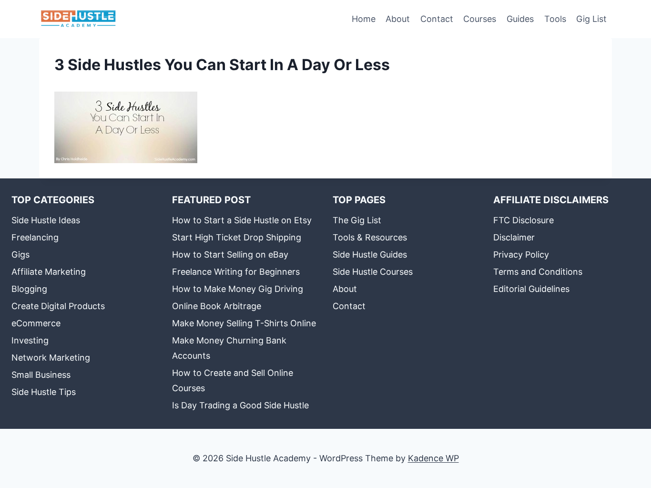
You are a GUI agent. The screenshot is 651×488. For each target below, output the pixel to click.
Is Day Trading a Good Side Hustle (240, 405)
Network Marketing (50, 358)
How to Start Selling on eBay (230, 254)
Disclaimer (514, 237)
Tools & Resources (370, 237)
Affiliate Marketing (48, 272)
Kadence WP (433, 458)
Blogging (29, 289)
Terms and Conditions (537, 272)
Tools (555, 19)
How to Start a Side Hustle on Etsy (242, 220)
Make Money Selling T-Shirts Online (244, 323)
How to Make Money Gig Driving (237, 289)
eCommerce (36, 323)
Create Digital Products (58, 306)
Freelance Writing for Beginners (236, 272)
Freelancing (35, 237)
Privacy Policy (521, 254)
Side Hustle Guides (370, 254)
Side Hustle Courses (373, 272)
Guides (520, 19)
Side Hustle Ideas (45, 220)
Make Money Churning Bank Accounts (229, 348)
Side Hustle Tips (43, 392)
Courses (479, 19)
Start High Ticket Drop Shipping (236, 237)
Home (364, 19)
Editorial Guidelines (531, 289)
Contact (436, 19)
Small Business (41, 375)
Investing (30, 340)
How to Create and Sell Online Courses (232, 380)
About (398, 19)
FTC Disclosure (523, 220)
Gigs (20, 254)
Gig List (591, 19)
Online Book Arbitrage (216, 306)
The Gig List (357, 220)
